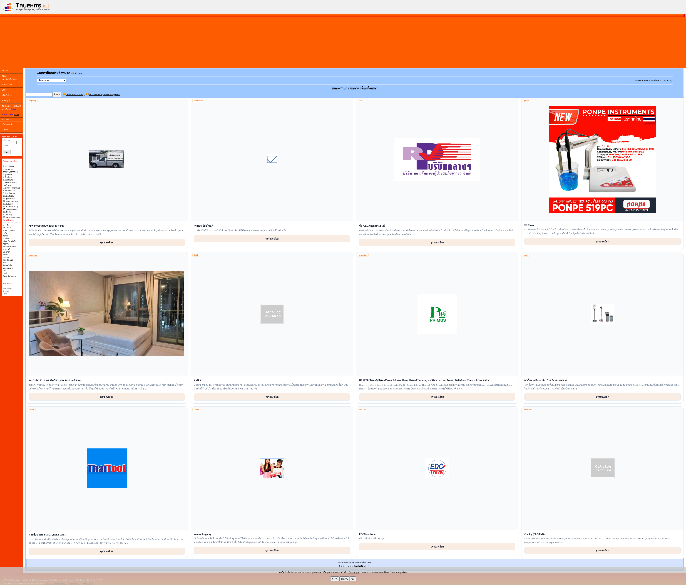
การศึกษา (7, 239)
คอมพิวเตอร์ (8, 260)
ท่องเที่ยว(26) (10, 193)
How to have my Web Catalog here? (104, 94)
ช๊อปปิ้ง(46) (9, 177)
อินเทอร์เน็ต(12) (12, 207)
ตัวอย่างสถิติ (7, 84)
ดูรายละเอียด (106, 242)
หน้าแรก (5, 71)
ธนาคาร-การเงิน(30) (12, 188)
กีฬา (4, 271)
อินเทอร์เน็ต (7, 265)
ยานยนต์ (6, 249)
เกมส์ (5, 273)
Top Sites (5, 119)
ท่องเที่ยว (6, 252)
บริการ (5, 90)
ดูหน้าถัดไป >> (362, 566)
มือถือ (5, 263)
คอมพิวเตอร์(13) (12, 201)
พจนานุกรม (7, 289)
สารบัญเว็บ (6, 101)
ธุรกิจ (5, 233)
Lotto (5, 294)
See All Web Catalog (75, 94)
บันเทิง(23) (10, 196)
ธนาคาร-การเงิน (9, 247)
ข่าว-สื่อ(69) (9, 166)
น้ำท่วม (6, 291)
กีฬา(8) (8, 212)
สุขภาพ (6, 257)
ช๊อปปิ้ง (5, 236)
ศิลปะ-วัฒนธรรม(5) (13, 217)
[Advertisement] (343, 43)
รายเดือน (6, 109)
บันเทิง (5, 255)
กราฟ (16, 114)
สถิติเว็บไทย (7, 95)
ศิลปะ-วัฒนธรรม (9, 276)
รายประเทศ (16, 106)
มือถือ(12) (9, 204)
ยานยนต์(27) (9, 191)
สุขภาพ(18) (10, 199)
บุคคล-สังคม (8, 268)
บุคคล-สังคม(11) (12, 209)
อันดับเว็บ (6, 106)
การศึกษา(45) (10, 180)
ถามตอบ (5, 130)
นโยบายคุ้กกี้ (353, 572)
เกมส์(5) (9, 215)
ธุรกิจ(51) (8, 175)
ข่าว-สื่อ (6, 225)
